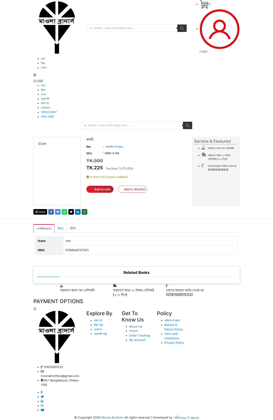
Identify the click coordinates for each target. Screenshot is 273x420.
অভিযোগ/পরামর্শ (48, 112)
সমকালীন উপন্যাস (114, 147)
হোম (43, 58)
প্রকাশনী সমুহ (100, 334)
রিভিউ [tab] (73, 228)
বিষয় (43, 63)
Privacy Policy (174, 342)
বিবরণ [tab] (61, 228)
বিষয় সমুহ (98, 325)
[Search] (182, 28)
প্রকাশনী (45, 99)
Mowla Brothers (112, 417)
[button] (132, 189)
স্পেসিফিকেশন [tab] (44, 229)
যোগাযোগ (45, 107)
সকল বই (45, 103)
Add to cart (102, 189)
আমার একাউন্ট (47, 116)
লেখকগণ (98, 329)
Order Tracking (139, 335)
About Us (135, 326)
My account (137, 340)
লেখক (43, 67)
